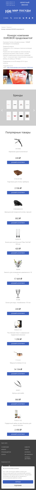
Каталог (3, 449)
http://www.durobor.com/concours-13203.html (20, 67)
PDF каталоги (29, 454)
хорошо (18, 482)
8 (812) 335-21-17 (10, 3)
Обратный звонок (24, 3)
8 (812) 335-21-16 (10, 2)
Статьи (27, 449)
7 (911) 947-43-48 (10, 5)
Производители (6, 452)
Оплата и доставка (27, 457)
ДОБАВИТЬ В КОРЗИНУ (18, 162)
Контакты (27, 452)
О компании (5, 447)
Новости (27, 447)
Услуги (3, 454)
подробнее (18, 485)
